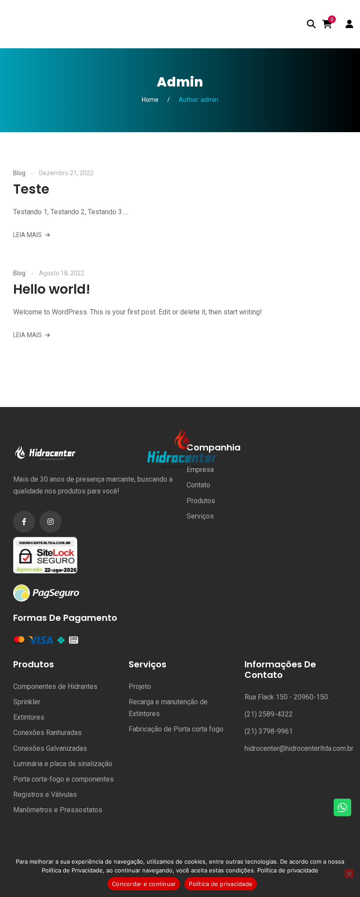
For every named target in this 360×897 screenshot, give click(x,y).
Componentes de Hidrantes (55, 686)
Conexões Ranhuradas (47, 732)
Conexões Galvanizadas (50, 748)
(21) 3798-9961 (269, 731)
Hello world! (51, 289)
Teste (31, 189)
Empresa (200, 469)
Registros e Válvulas (45, 794)
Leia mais (28, 234)
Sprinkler (26, 702)
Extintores (28, 717)
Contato (198, 485)
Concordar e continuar (144, 883)
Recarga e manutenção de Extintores (168, 708)
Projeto (140, 686)
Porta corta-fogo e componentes (63, 779)
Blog (19, 173)
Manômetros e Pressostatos (57, 810)
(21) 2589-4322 (269, 714)
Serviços (200, 516)
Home (150, 99)
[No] (349, 873)
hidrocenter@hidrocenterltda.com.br (299, 748)
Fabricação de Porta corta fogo (176, 729)
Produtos (201, 501)
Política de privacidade (287, 870)
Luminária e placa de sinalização (62, 764)
